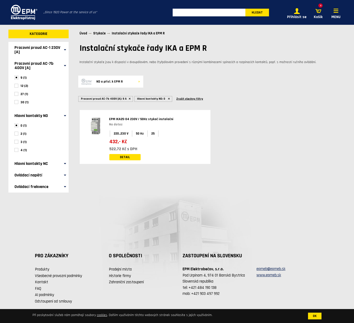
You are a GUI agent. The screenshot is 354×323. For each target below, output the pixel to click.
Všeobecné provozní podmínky (58, 275)
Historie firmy (120, 275)
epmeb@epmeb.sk (270, 268)
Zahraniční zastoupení (126, 282)
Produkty (42, 269)
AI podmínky (44, 294)
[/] (22, 12)
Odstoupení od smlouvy (53, 301)
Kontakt (41, 282)
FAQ (38, 288)
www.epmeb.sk (268, 275)
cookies (102, 315)
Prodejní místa (120, 269)
